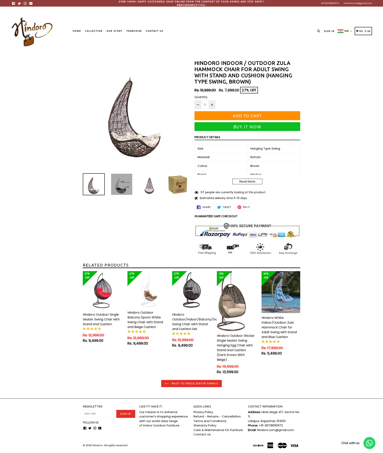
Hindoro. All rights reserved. (110, 445)
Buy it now (247, 127)
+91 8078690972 (330, 3)
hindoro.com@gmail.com (358, 3)
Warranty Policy (204, 425)
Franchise (134, 31)
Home (77, 31)
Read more (247, 181)
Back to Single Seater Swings (194, 383)
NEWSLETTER (92, 406)
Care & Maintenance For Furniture (218, 430)
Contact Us (154, 31)
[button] (92, 329)
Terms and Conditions (209, 421)
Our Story (115, 31)
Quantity (200, 97)
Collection (94, 31)
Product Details (207, 137)
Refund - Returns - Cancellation (217, 416)
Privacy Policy (203, 412)
